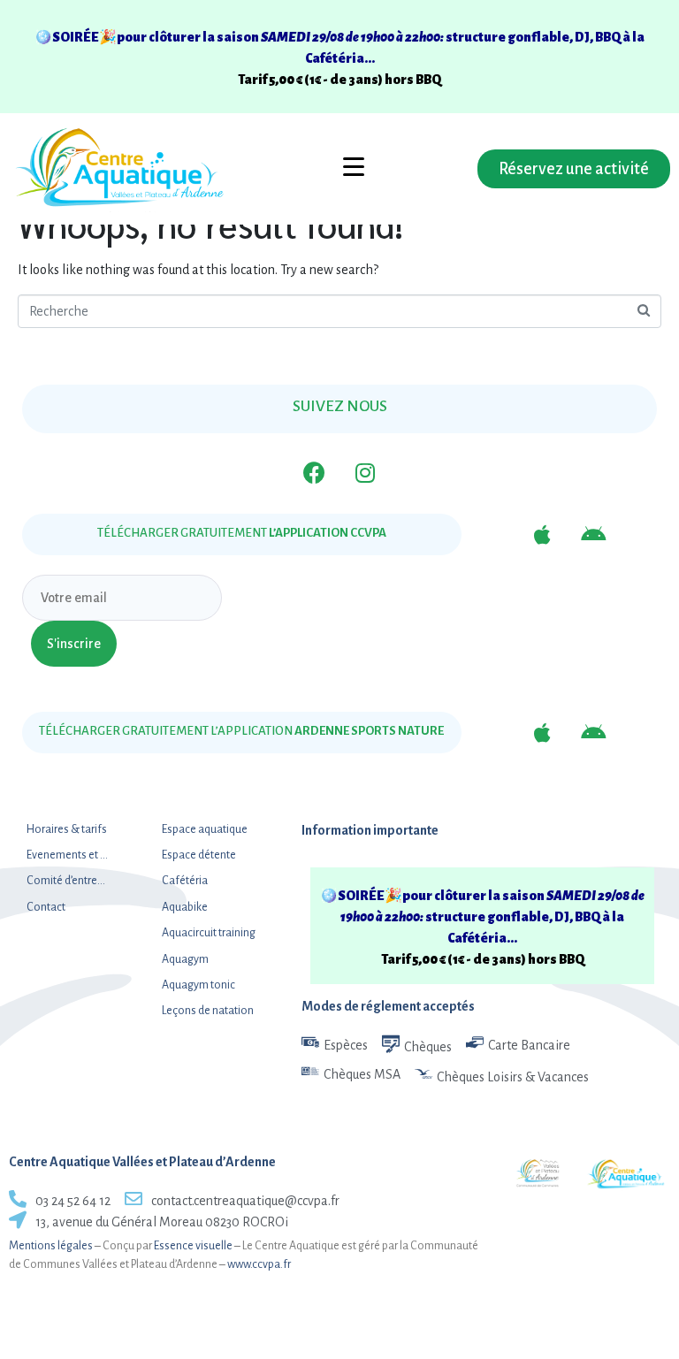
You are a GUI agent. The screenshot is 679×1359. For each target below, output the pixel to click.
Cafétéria (185, 880)
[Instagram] (365, 473)
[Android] (593, 535)
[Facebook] (314, 473)
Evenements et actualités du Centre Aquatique (68, 855)
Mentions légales (51, 1246)
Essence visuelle (193, 1246)
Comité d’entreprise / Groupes (68, 880)
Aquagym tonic (198, 985)
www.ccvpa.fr (259, 1264)
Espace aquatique (205, 829)
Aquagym (185, 959)
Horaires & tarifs (67, 829)
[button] (573, 168)
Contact (46, 907)
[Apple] (542, 535)
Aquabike (185, 907)
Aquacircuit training (209, 933)
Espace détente (199, 855)
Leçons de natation (208, 1010)
